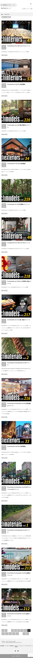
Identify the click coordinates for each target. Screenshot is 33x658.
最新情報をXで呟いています (9, 5)
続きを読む (5, 55)
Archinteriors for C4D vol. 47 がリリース (18, 46)
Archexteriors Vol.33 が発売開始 (16, 446)
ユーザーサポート (28, 645)
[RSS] (15, 650)
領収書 (16, 646)
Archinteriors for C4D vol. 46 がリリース (18, 242)
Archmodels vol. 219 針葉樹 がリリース (18, 204)
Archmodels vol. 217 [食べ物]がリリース (18, 319)
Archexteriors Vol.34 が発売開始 (16, 163)
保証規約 (11, 645)
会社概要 (2, 645)
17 (17, 633)
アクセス (7, 645)
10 (21, 630)
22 (24, 633)
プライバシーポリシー (19, 645)
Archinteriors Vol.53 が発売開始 (16, 84)
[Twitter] (18, 650)
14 (6, 633)
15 (10, 633)
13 (3, 633)
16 (13, 633)
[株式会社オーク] (7, 8)
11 (25, 630)
